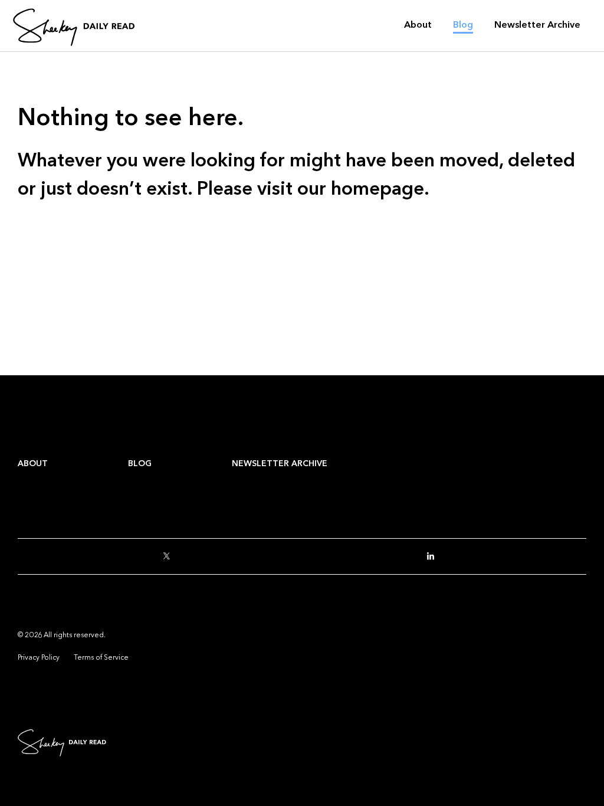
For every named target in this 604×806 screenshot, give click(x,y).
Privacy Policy (39, 657)
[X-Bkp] (170, 556)
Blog (140, 463)
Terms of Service (101, 657)
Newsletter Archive (279, 463)
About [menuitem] (418, 24)
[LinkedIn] (434, 556)
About (33, 463)
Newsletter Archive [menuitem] (537, 24)
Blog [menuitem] (463, 24)
